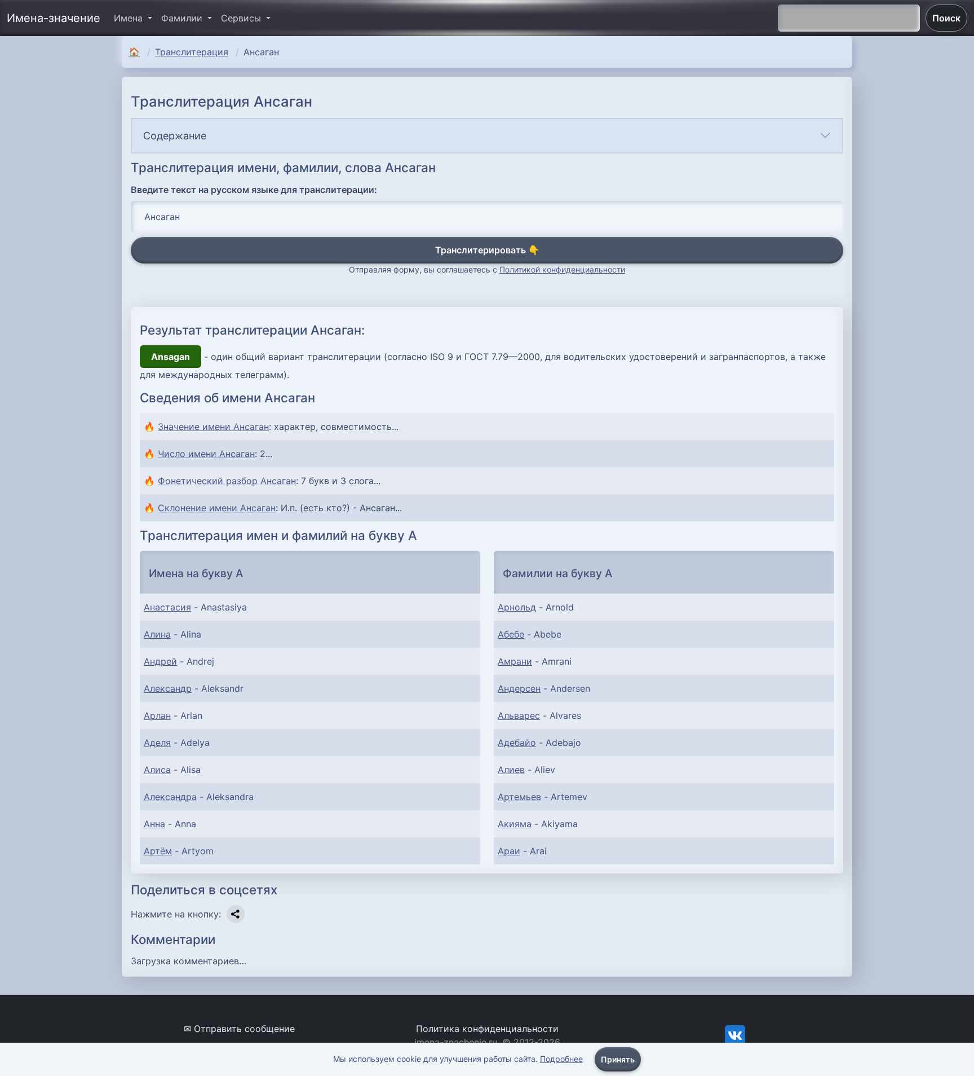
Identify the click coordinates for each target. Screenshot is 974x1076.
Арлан (157, 715)
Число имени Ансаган (206, 453)
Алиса (157, 769)
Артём (158, 851)
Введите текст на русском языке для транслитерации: (254, 189)
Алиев (511, 769)
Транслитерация (191, 52)
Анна (154, 823)
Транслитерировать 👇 (487, 250)
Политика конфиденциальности (487, 1028)
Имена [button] (129, 18)
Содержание (174, 136)
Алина (157, 634)
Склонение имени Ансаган (217, 507)
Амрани (515, 661)
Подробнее (561, 1059)
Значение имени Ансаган (213, 426)
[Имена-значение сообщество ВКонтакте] (735, 1034)
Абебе (511, 634)
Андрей (160, 661)
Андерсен (519, 688)
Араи (509, 851)
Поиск (946, 18)
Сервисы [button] (242, 18)
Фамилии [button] (183, 18)
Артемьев (519, 796)
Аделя (157, 742)
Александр (168, 688)
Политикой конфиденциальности (562, 269)
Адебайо (517, 742)
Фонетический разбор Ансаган (227, 480)
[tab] (487, 135)
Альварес (519, 715)
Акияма (515, 823)
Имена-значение (53, 18)
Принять (618, 1059)
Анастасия (167, 607)
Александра (170, 796)
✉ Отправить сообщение (239, 1028)
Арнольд (517, 607)
